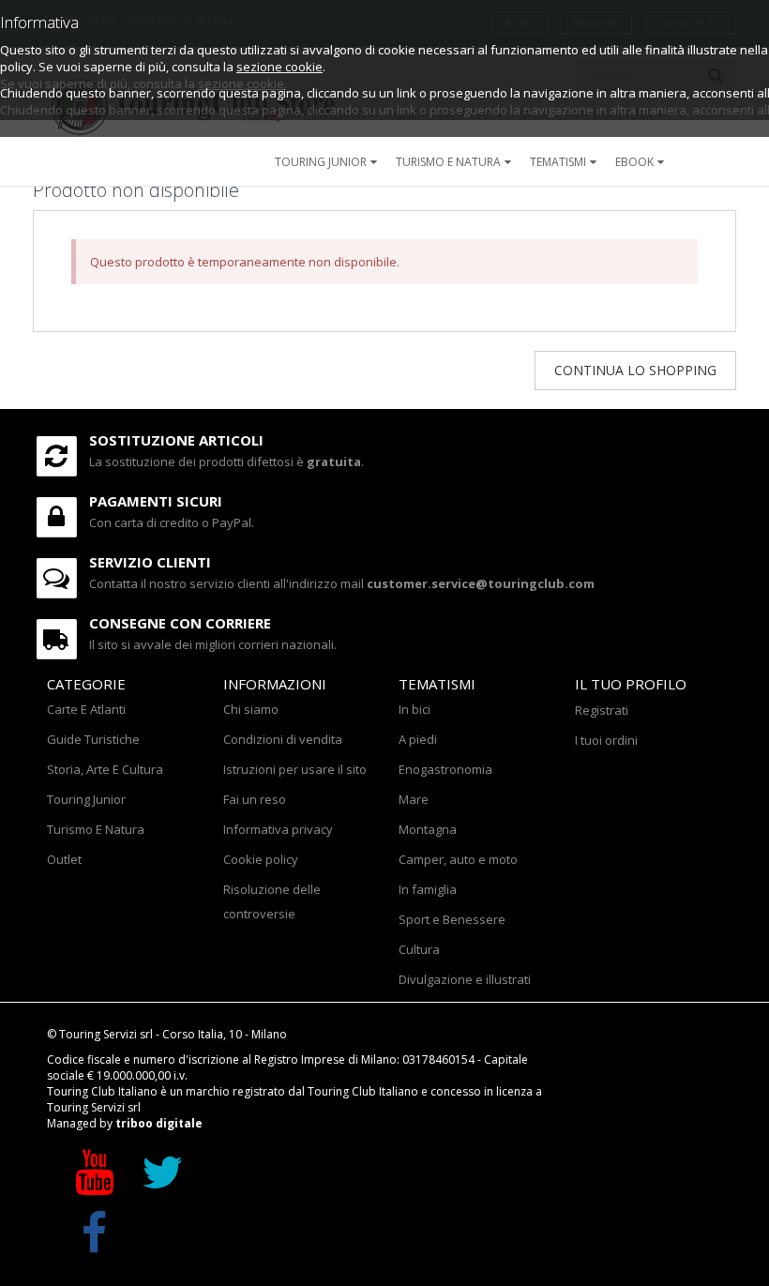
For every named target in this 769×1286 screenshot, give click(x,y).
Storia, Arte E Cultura (105, 769)
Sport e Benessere (452, 919)
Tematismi (558, 162)
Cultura (419, 949)
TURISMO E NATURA (448, 162)
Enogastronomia (445, 769)
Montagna (428, 829)
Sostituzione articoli (176, 440)
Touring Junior (86, 799)
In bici (414, 709)
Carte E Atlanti (86, 709)
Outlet (64, 859)
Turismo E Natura (95, 829)
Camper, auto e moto (458, 859)
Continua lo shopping (635, 370)
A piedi (418, 739)
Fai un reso (254, 799)
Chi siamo (251, 709)
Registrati (601, 710)
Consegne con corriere (180, 622)
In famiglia (428, 889)
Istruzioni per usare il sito (295, 769)
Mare (414, 799)
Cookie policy (260, 859)
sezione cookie (279, 66)
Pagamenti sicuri (155, 501)
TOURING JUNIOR (321, 162)
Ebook (634, 162)
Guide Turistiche (93, 739)
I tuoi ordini (606, 740)
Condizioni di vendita (282, 739)
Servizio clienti (150, 561)
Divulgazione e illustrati (465, 979)
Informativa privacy (278, 829)
